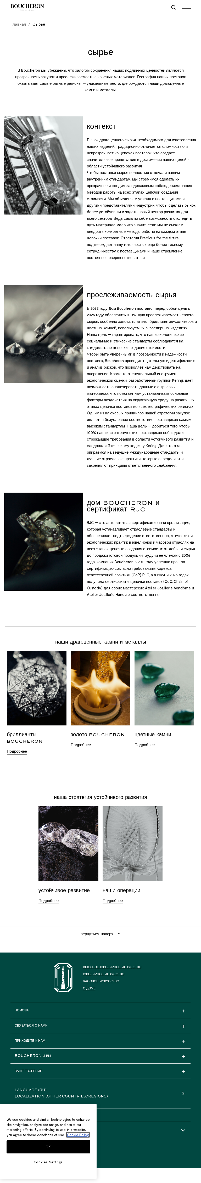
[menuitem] (174, 7)
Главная (18, 24)
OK (48, 1147)
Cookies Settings (48, 1162)
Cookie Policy (78, 1135)
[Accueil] (63, 978)
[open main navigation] (186, 7)
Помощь (22, 1130)
